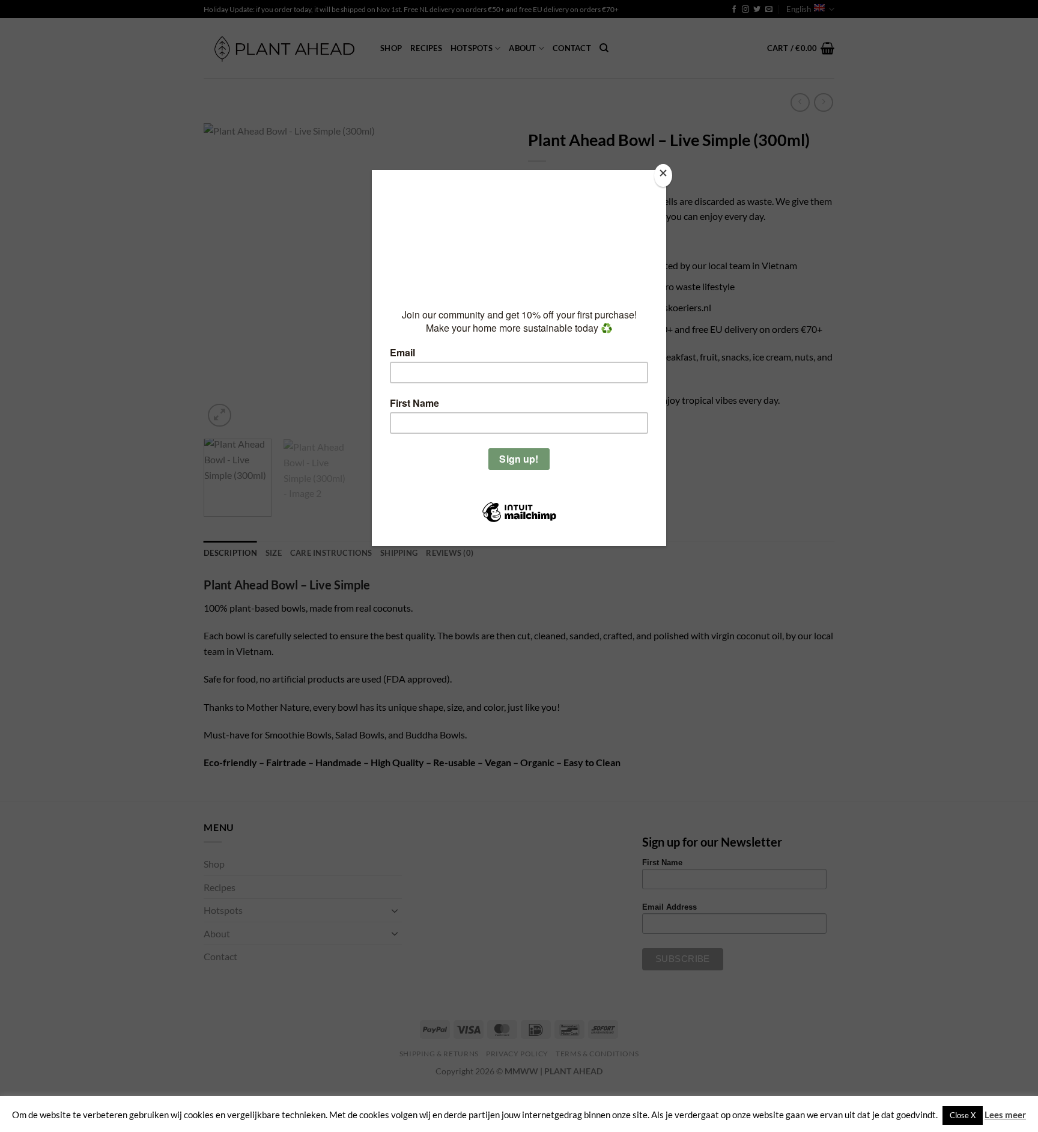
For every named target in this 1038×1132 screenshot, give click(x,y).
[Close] (663, 175)
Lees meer (1005, 1114)
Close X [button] (963, 1115)
